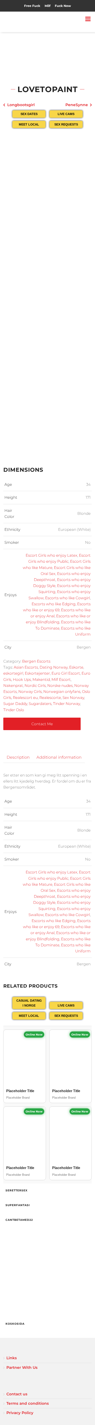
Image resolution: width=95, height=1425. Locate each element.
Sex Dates (29, 114)
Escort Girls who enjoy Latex (51, 555)
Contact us (16, 1394)
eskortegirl (13, 673)
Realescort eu (25, 697)
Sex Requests (66, 124)
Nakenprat (13, 685)
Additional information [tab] (59, 757)
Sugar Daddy (15, 703)
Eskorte (76, 667)
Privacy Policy (19, 1413)
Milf (47, 6)
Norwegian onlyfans (61, 691)
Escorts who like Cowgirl (67, 598)
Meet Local (29, 124)
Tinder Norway (66, 703)
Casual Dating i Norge (29, 1003)
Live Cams (66, 114)
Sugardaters (40, 703)
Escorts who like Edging (54, 604)
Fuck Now (63, 6)
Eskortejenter (37, 673)
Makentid (41, 679)
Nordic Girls (35, 685)
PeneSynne (76, 105)
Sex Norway (73, 697)
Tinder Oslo (13, 710)
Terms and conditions (27, 1403)
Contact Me (42, 724)
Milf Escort (61, 679)
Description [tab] (18, 757)
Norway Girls (30, 691)
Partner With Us (22, 1367)
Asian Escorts (26, 667)
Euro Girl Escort (65, 673)
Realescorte (50, 697)
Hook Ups (22, 679)
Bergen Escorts (36, 661)
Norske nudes (60, 685)
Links (11, 1358)
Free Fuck (32, 6)
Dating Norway (54, 667)
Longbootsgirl (21, 105)
